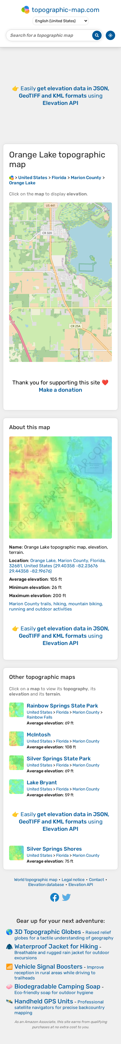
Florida (62, 712)
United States (39, 712)
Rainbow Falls (39, 717)
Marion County (86, 712)
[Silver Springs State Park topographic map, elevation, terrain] (16, 764)
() (57, 566)
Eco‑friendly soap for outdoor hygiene (53, 992)
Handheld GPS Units (43, 1001)
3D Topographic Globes (47, 931)
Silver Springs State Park (59, 758)
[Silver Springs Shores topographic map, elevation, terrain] (16, 855)
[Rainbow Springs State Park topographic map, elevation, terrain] (16, 714)
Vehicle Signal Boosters (48, 966)
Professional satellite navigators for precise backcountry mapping (59, 1007)
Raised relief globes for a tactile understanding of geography (63, 935)
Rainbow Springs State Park (62, 706)
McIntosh (39, 734)
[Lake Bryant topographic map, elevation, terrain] (16, 788)
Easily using (64, 95)
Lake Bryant (42, 782)
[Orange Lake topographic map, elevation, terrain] (60, 487)
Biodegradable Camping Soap (57, 986)
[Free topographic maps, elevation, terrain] (11, 177)
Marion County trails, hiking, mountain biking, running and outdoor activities (56, 606)
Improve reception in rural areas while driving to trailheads (59, 973)
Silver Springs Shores (54, 849)
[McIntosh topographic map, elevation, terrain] (16, 740)
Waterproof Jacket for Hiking (56, 946)
